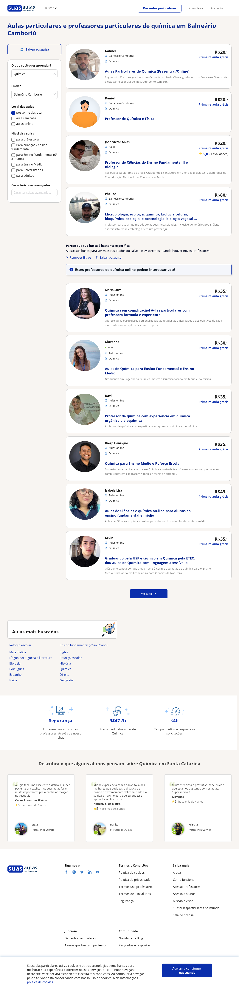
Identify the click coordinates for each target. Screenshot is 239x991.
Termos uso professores (136, 887)
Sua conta (216, 8)
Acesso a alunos (184, 894)
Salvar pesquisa (111, 257)
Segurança (126, 901)
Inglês (64, 652)
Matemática (17, 652)
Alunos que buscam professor (86, 945)
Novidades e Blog (131, 938)
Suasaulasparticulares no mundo (196, 908)
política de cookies (40, 982)
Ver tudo (146, 593)
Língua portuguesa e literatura (30, 658)
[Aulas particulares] (21, 12)
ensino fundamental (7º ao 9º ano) (84, 645)
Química (65, 669)
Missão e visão (183, 901)
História (65, 663)
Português (16, 669)
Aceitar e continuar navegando (187, 970)
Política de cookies (132, 872)
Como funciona (183, 880)
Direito (64, 675)
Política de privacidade (134, 880)
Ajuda (177, 872)
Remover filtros (80, 257)
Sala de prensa (183, 915)
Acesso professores (187, 887)
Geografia (67, 680)
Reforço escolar (20, 645)
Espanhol (15, 675)
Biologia (15, 663)
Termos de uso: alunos (135, 894)
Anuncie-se (196, 8)
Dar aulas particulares (159, 8)
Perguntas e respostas (134, 945)
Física (13, 680)
